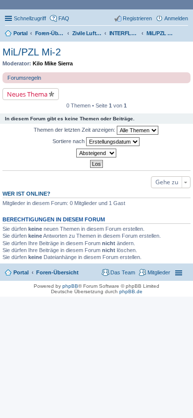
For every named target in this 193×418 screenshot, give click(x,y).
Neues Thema (27, 94)
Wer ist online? (26, 194)
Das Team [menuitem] (122, 272)
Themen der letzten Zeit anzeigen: (75, 130)
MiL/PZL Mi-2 (31, 52)
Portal (20, 33)
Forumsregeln (24, 78)
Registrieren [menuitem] (137, 18)
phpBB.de (131, 291)
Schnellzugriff (30, 18)
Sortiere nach (69, 141)
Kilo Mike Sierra (53, 63)
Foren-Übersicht (57, 272)
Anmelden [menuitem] (176, 18)
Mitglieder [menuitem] (158, 272)
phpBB (70, 286)
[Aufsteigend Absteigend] (96, 153)
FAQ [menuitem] (63, 18)
